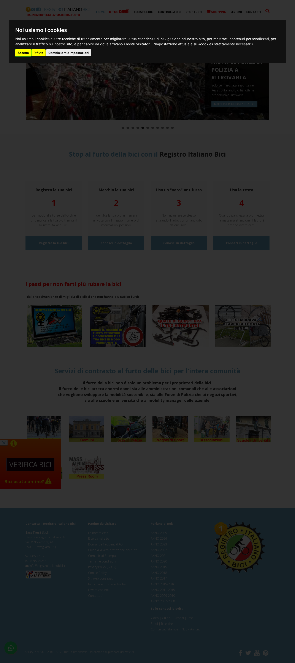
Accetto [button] (23, 53)
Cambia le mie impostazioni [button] (68, 53)
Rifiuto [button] (38, 53)
